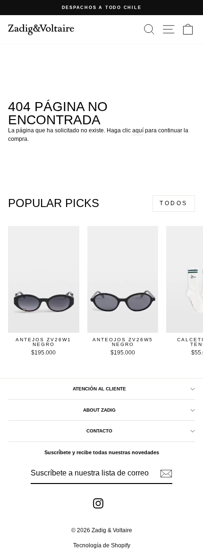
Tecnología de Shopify (101, 545)
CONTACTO (99, 430)
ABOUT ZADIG (99, 410)
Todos (174, 203)
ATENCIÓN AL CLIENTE (99, 388)
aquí (138, 130)
